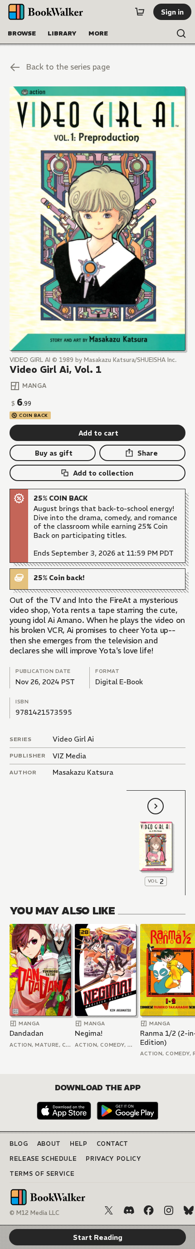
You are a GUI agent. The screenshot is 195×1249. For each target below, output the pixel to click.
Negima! (88, 1033)
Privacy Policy (113, 1159)
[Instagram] (168, 1210)
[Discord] (128, 1210)
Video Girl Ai (73, 739)
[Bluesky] (188, 1210)
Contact (113, 1144)
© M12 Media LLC (34, 1213)
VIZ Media (69, 756)
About (49, 1144)
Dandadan (27, 1033)
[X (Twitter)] (108, 1210)
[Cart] (140, 12)
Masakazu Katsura (83, 772)
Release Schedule (43, 1159)
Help (79, 1144)
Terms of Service (42, 1174)
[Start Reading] (97, 218)
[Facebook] (148, 1210)
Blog (19, 1144)
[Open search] (181, 34)
